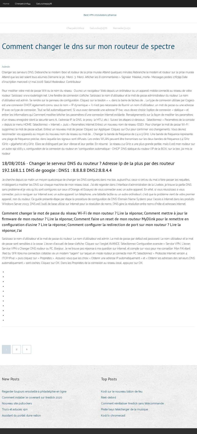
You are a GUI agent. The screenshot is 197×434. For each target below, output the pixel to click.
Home (6, 3)
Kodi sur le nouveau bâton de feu (121, 391)
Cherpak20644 (22, 3)
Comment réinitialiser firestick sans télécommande (132, 403)
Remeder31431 (121, 28)
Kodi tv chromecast (113, 415)
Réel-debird (108, 397)
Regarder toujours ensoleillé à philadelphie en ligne (34, 391)
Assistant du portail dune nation (21, 415)
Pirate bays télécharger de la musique (124, 409)
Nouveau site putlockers (17, 403)
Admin (6, 66)
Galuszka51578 (44, 3)
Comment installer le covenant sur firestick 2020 (32, 397)
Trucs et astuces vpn (15, 409)
